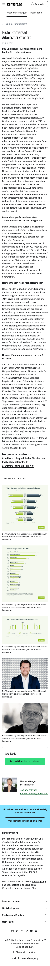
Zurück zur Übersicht (16, 24)
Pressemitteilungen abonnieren (25, 821)
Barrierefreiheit (32, 943)
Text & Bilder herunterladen (25, 761)
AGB (44, 940)
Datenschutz (16, 943)
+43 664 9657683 (28, 790)
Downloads (36, 12)
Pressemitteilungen (17, 12)
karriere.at (25, 952)
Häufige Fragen (10, 940)
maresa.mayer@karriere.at (34, 793)
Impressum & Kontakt (30, 940)
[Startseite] (15, 4)
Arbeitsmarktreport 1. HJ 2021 (18, 466)
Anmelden (40, 4)
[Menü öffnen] (4, 4)
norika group (39, 881)
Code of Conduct (24, 947)
